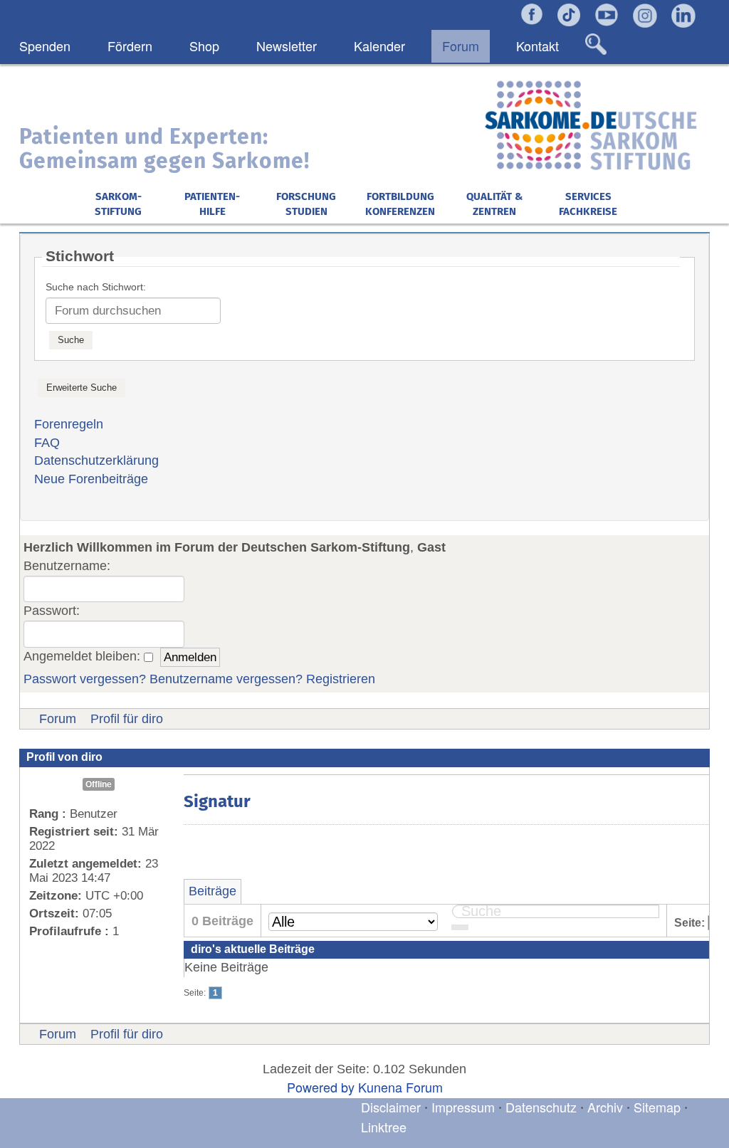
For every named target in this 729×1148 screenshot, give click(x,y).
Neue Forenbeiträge (91, 479)
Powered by (321, 1087)
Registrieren (340, 679)
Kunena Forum (400, 1087)
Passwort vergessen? (84, 679)
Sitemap (657, 1106)
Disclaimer (391, 1106)
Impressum (463, 1106)
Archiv (605, 1106)
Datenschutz (542, 1106)
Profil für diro (126, 719)
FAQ (47, 443)
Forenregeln (68, 424)
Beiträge (212, 891)
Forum (57, 719)
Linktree (384, 1126)
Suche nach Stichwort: (96, 287)
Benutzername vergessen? (226, 679)
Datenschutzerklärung (96, 460)
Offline (98, 784)
